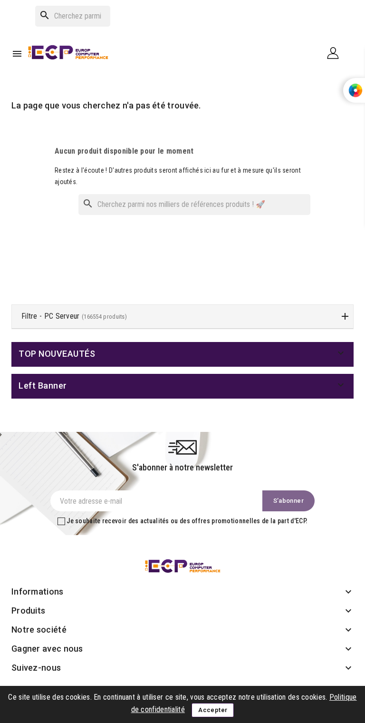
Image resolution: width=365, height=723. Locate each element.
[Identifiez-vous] (336, 52)
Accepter (212, 709)
